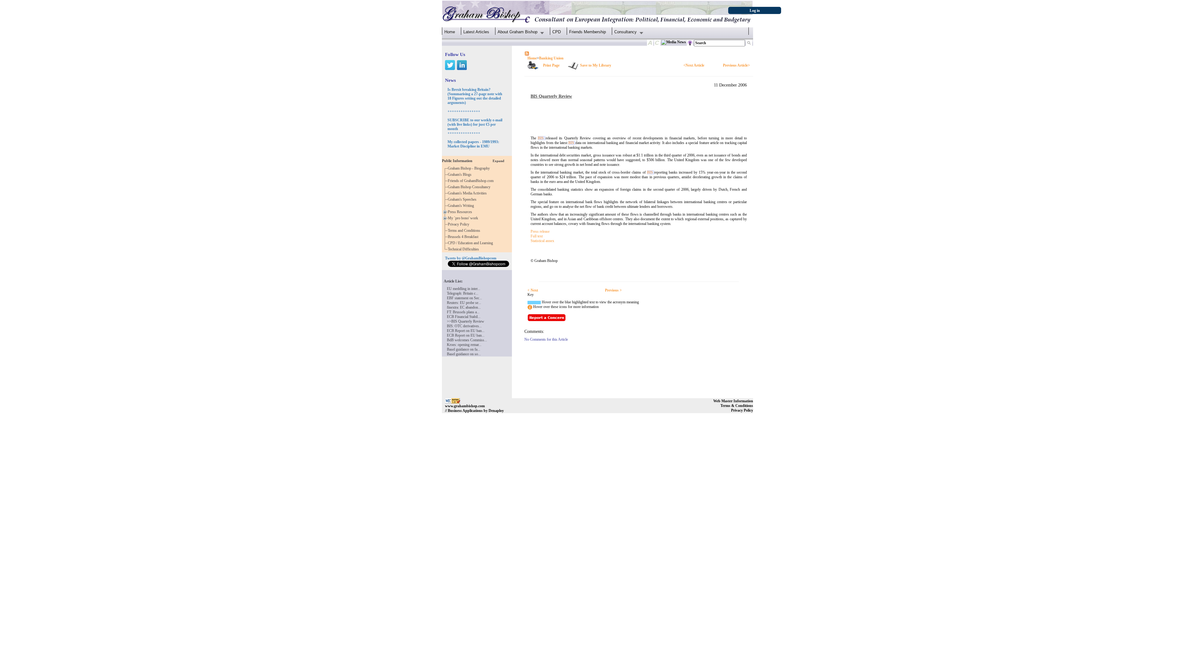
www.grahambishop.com (465, 406)
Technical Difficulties (464, 249)
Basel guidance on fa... (463, 349)
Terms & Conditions (736, 406)
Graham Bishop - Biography (470, 168)
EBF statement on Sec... (464, 298)
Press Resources (461, 212)
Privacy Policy (459, 224)
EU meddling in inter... (463, 289)
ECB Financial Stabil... (463, 317)
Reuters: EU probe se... (464, 303)
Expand (498, 161)
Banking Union (551, 58)
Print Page (551, 65)
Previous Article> (736, 65)
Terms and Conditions (465, 230)
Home (449, 32)
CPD (556, 32)
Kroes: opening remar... (464, 345)
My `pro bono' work (464, 218)
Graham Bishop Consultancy (470, 187)
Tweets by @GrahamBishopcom (470, 258)
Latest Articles (476, 32)
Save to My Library (595, 65)
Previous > (613, 290)
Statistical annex (542, 241)
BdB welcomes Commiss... (467, 340)
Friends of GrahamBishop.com (471, 181)
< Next (532, 290)
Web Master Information (733, 401)
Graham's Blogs (460, 174)
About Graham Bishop (517, 32)
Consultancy (625, 32)
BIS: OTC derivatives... (464, 326)
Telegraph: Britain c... (462, 293)
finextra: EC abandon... (464, 307)
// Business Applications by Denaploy (474, 410)
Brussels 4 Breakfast (464, 237)
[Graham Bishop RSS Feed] (526, 53)
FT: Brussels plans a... (463, 312)
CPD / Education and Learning (472, 243)
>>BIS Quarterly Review (465, 321)
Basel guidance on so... (464, 354)
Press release (540, 231)
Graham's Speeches (463, 199)
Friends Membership (587, 32)
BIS (541, 138)
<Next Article (693, 65)
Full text (537, 236)
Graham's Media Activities (468, 193)
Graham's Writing (462, 205)
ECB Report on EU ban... (466, 331)
